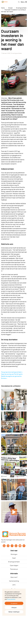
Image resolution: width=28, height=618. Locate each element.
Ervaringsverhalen (16, 53)
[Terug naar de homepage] (4, 1)
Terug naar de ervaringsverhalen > (12, 372)
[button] (19, 1)
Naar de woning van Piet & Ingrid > (12, 374)
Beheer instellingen (14, 612)
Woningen (14, 554)
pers (14, 585)
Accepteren (14, 603)
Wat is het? (14, 577)
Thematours (14, 569)
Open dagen (14, 565)
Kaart (14, 558)
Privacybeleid (11, 599)
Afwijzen (14, 607)
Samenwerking (14, 581)
